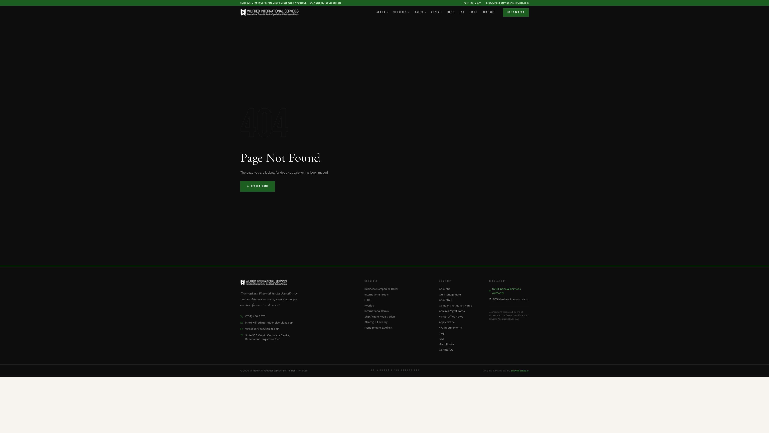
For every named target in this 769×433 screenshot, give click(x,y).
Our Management (450, 294)
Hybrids (369, 305)
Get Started (515, 12)
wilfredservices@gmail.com (262, 329)
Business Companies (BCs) (381, 289)
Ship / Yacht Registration (379, 316)
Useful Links (446, 344)
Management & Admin (378, 327)
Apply (435, 12)
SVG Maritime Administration (510, 299)
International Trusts (376, 294)
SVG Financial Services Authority (506, 291)
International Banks (376, 311)
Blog (451, 12)
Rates (419, 12)
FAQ (462, 12)
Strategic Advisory (376, 322)
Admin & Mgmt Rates (452, 311)
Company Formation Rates (455, 305)
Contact (488, 12)
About (381, 12)
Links (473, 12)
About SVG (446, 300)
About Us (444, 289)
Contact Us (446, 349)
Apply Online (447, 322)
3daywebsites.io (520, 370)
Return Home (260, 186)
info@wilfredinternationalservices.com (507, 2)
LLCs (367, 300)
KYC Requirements (450, 327)
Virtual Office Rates (451, 316)
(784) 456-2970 (472, 2)
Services (400, 12)
